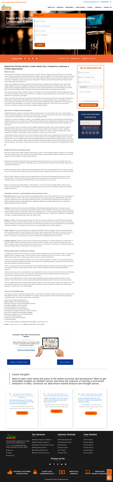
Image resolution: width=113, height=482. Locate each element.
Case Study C (89, 445)
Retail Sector (63, 445)
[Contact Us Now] (109, 472)
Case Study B (89, 442)
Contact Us (10, 455)
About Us (10, 450)
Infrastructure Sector (65, 442)
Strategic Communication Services (43, 445)
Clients (9, 453)
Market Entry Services (40, 447)
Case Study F (89, 452)
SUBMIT (40, 45)
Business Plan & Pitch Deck (41, 452)
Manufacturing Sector (65, 439)
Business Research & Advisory (42, 439)
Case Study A (89, 439)
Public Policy (63, 452)
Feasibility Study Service (40, 450)
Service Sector (63, 447)
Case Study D (89, 447)
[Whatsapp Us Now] (109, 477)
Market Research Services (41, 442)
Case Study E (89, 450)
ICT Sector (62, 450)
